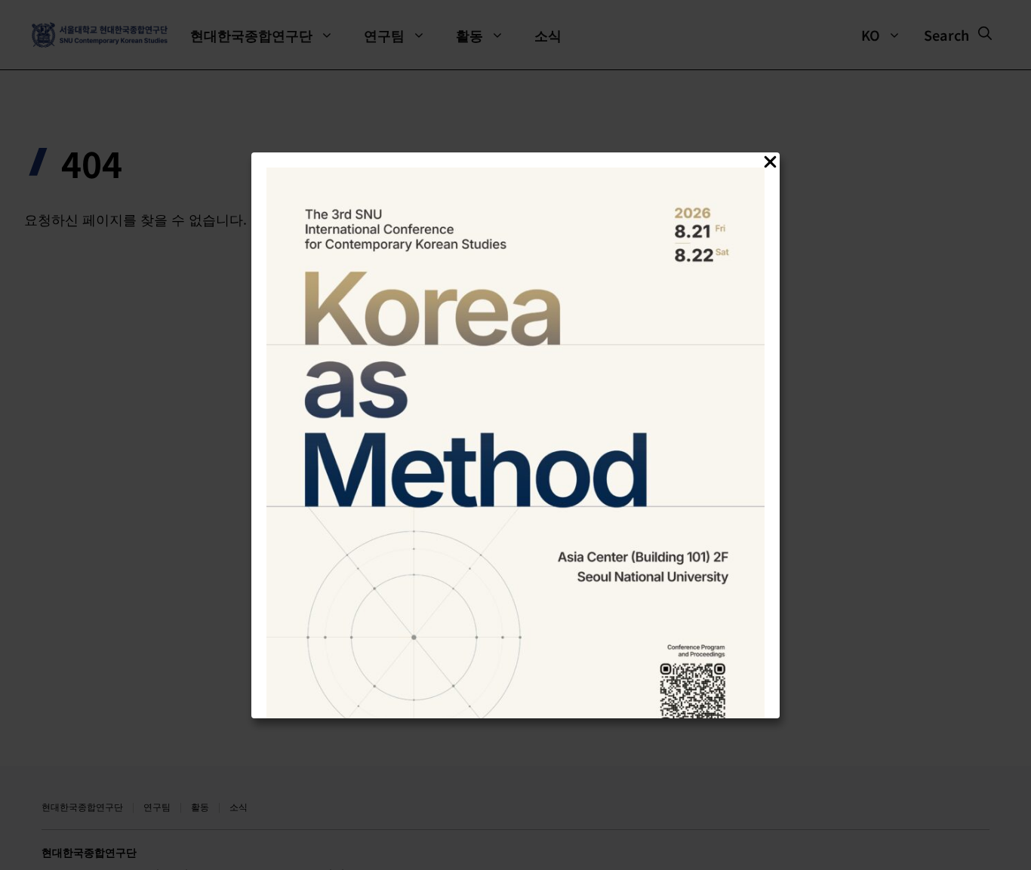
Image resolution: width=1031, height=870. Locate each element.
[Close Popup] (770, 164)
